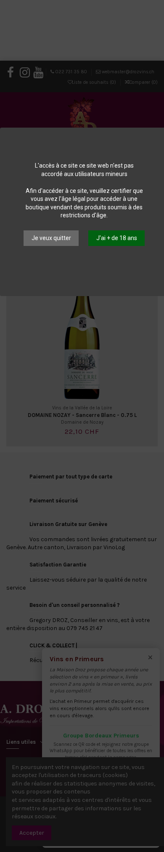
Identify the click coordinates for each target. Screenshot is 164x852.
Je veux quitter (51, 238)
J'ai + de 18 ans (116, 238)
